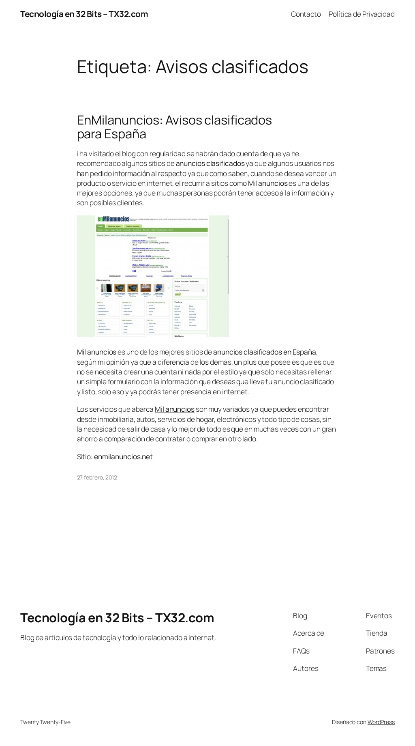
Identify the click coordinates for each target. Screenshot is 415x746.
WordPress (381, 722)
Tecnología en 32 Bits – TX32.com (84, 13)
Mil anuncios (175, 409)
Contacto (306, 14)
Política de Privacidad (362, 14)
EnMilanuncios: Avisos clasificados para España (174, 127)
